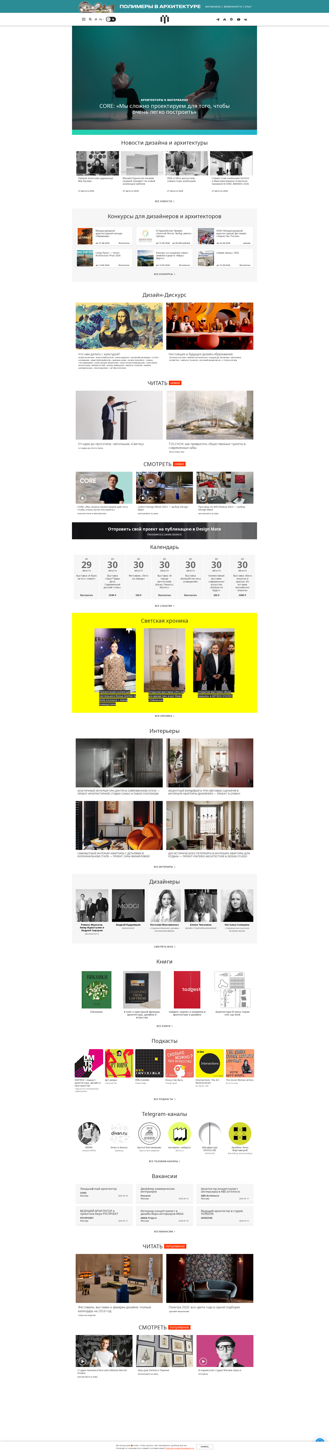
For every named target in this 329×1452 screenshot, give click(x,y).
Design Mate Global (148, 513)
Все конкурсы (163, 274)
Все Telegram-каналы (163, 1161)
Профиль (203, 1374)
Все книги (163, 1026)
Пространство (176, 452)
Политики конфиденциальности (179, 1448)
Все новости (163, 201)
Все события (163, 605)
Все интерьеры (163, 866)
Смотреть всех (163, 946)
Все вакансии (163, 1231)
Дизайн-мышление (179, 1311)
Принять (205, 1447)
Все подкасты (163, 1099)
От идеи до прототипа (90, 448)
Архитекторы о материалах (92, 513)
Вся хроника (163, 715)
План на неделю (87, 1315)
